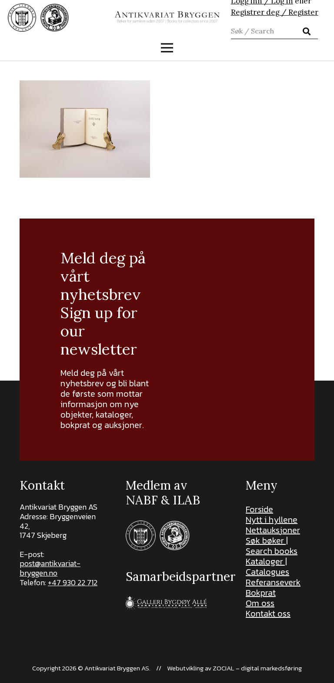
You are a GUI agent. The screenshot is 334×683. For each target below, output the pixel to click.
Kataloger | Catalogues (267, 566)
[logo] (167, 18)
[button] (167, 48)
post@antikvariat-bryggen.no (50, 568)
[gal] (167, 603)
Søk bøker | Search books (271, 545)
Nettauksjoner (273, 530)
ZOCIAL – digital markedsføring (257, 668)
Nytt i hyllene (271, 519)
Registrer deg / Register (274, 12)
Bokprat (261, 592)
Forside (259, 509)
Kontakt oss (268, 613)
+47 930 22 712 (72, 582)
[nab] (54, 17)
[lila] (22, 17)
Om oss (260, 603)
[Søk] (306, 31)
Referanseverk (273, 582)
